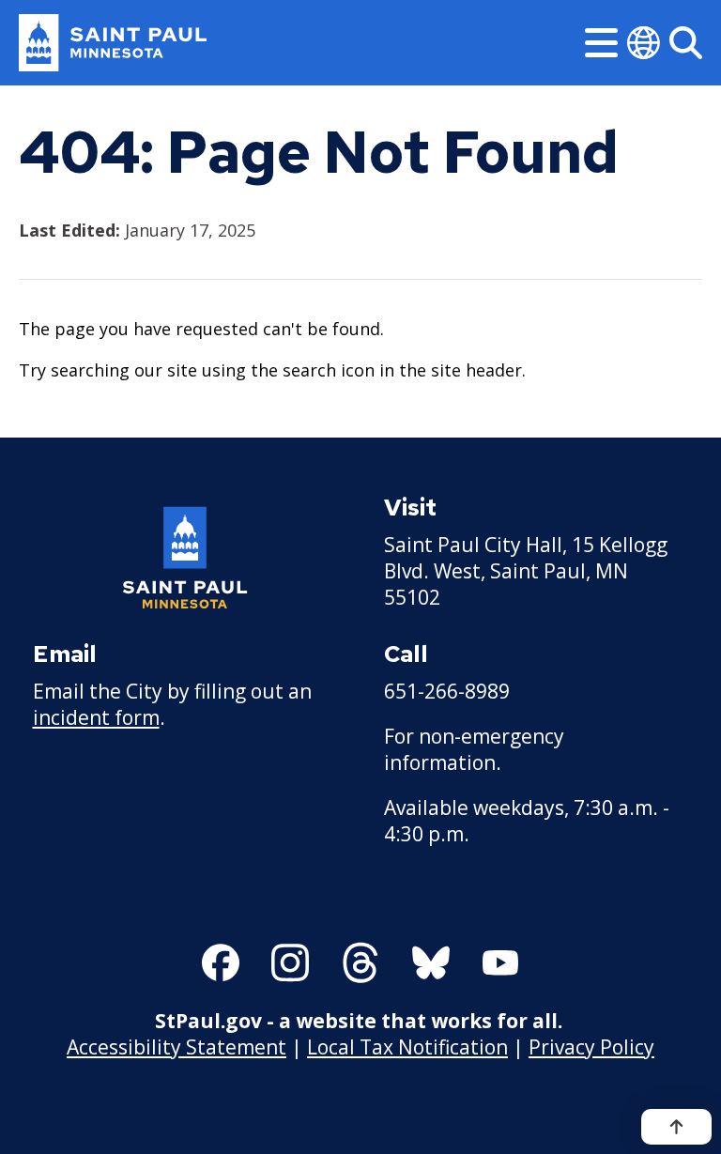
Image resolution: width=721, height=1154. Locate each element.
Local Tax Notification (407, 1047)
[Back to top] (676, 1127)
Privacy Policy (591, 1047)
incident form (96, 717)
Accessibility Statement (176, 1047)
